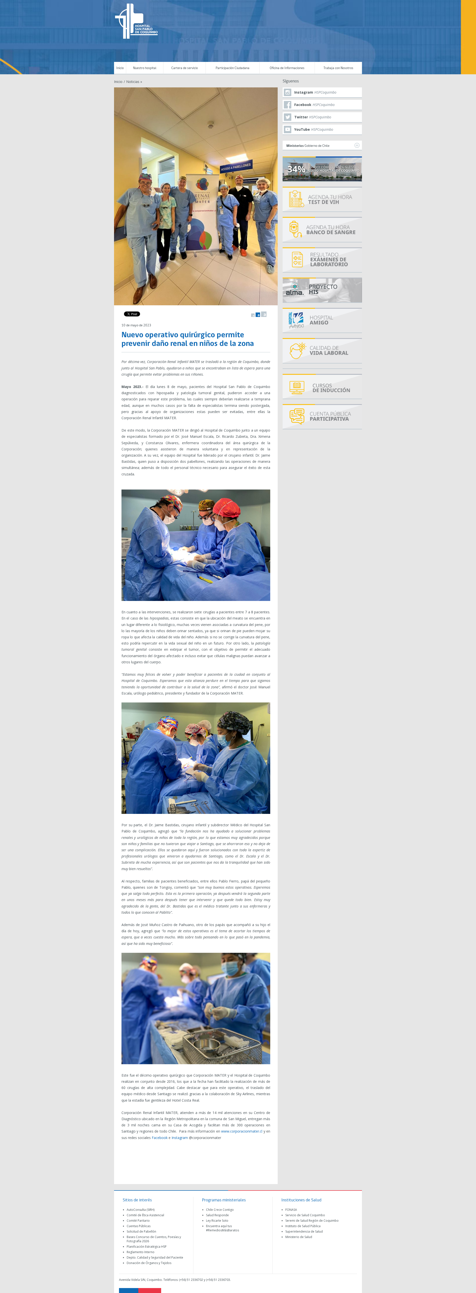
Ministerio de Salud (298, 1237)
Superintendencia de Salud (304, 1231)
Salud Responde (217, 1215)
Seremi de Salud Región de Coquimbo (312, 1220)
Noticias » (134, 81)
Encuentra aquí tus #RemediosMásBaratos (222, 1228)
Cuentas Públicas (138, 1226)
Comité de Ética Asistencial (145, 1215)
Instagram (180, 1137)
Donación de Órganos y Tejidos (149, 1263)
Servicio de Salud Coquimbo (305, 1215)
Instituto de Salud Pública (303, 1226)
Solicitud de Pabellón (141, 1231)
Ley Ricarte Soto (217, 1220)
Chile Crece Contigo (220, 1210)
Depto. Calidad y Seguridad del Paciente (155, 1257)
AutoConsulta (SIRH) (140, 1210)
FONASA (291, 1210)
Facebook (160, 1137)
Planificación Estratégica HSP (147, 1246)
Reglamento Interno (140, 1252)
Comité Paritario (138, 1220)
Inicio (120, 68)
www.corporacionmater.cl (241, 1131)
